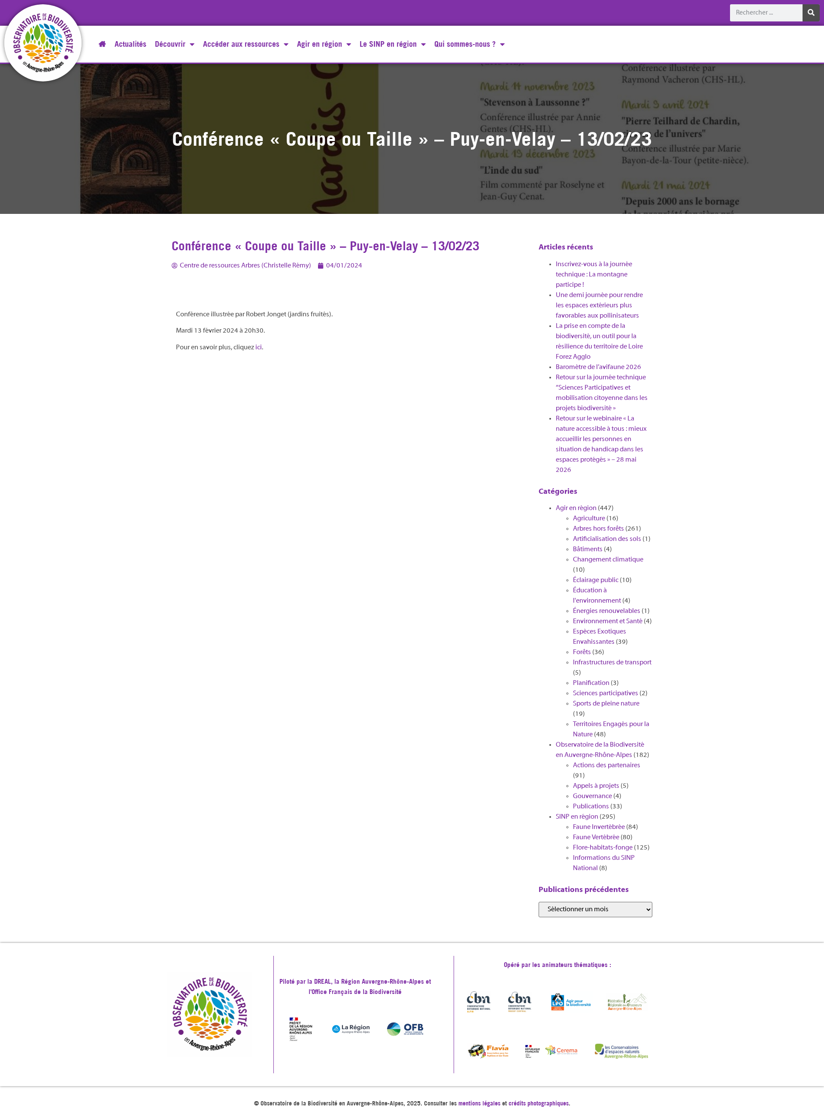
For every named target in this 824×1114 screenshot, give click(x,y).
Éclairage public (595, 580)
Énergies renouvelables (606, 611)
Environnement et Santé (607, 621)
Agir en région (576, 508)
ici (258, 347)
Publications (591, 806)
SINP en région (577, 817)
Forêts (582, 652)
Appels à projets (596, 786)
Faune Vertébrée (596, 837)
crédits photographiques (539, 1103)
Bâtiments (588, 549)
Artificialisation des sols (607, 539)
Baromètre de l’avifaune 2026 (598, 367)
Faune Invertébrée (599, 827)
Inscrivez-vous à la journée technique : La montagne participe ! (594, 274)
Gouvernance (592, 796)
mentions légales (479, 1103)
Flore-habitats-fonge (603, 847)
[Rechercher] (811, 12)
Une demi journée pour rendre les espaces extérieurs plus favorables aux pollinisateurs (599, 305)
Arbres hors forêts (598, 528)
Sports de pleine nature (606, 703)
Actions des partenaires (606, 765)
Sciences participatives (605, 693)
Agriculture (589, 518)
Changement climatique (608, 559)
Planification (591, 683)
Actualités (130, 44)
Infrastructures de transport (612, 662)
